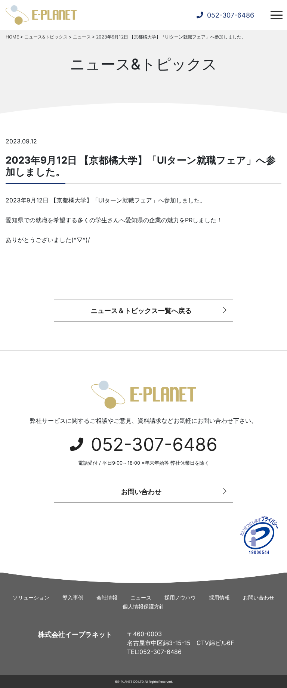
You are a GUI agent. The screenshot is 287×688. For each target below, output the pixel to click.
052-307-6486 (154, 444)
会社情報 (106, 597)
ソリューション (31, 597)
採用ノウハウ (180, 597)
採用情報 (219, 597)
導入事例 (72, 597)
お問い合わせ (141, 492)
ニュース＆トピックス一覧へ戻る (141, 310)
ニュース (140, 597)
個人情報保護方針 (143, 606)
